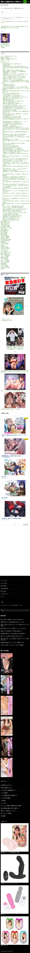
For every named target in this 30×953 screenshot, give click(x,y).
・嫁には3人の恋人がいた (7, 144)
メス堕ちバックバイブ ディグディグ (9, 883)
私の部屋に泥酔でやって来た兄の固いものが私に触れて (13, 633)
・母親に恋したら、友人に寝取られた (10, 170)
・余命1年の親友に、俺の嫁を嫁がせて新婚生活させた (14, 106)
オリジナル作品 (4, 583)
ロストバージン (4, 244)
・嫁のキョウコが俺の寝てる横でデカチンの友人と (13, 135)
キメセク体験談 (4, 251)
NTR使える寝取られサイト (6, 787)
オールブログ (4, 803)
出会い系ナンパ (4, 249)
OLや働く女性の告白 (5, 240)
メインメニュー (28, 1)
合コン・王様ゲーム (5, 262)
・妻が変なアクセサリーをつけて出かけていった (12, 75)
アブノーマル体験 (5, 259)
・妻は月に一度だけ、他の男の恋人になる (11, 211)
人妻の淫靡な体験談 (4, 588)
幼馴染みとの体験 (5, 257)
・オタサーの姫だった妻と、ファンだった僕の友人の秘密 (14, 86)
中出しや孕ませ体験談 (5, 254)
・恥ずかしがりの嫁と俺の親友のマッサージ (11, 147)
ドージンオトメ (5, 478)
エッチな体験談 (4, 792)
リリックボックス (5, 519)
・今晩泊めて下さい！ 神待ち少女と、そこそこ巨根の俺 (14, 162)
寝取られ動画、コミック (6, 221)
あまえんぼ (4, 476)
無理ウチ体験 (4, 229)
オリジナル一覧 (4, 580)
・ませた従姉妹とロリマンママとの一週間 (11, 116)
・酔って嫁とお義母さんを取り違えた (10, 213)
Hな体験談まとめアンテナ (6, 785)
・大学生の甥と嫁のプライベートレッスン (11, 94)
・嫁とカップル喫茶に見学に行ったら (10, 102)
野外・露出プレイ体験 (5, 252)
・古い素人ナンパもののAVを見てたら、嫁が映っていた (14, 176)
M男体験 (2, 245)
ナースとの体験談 (5, 266)
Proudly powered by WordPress (7, 951)
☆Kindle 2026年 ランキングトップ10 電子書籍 (12, 645)
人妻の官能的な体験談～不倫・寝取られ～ (10, 808)
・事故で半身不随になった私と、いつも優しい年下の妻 (14, 168)
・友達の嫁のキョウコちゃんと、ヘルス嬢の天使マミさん (14, 74)
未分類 (2, 268)
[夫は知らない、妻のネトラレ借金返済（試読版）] (15, 509)
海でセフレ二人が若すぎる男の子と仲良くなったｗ (12, 636)
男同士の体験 (4, 234)
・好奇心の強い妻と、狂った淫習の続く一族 (11, 63)
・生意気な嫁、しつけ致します (9, 125)
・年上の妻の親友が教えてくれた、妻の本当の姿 (12, 149)
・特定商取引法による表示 (6, 320)
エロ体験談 (3, 800)
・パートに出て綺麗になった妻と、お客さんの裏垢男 (13, 76)
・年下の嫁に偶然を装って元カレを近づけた (11, 122)
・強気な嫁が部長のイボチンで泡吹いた (11, 139)
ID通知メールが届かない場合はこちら (9, 58)
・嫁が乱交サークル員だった (8, 84)
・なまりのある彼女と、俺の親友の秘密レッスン (12, 95)
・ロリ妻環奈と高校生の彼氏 (8, 85)
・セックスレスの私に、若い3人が (9, 104)
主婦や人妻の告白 (5, 224)
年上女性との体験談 (5, 236)
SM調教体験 (3, 263)
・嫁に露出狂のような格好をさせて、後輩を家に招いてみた (15, 184)
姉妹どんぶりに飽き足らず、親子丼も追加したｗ (11, 631)
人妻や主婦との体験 (5, 225)
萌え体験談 (3, 815)
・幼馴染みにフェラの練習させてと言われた (11, 152)
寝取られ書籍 (3, 591)
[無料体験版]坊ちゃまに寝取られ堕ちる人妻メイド (12, 456)
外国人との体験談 (5, 243)
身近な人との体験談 (5, 261)
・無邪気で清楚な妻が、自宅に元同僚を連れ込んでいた (14, 209)
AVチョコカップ (4, 945)
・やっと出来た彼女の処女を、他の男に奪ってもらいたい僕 (15, 127)
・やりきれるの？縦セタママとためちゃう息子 (12, 161)
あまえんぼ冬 (4, 497)
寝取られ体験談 (4, 585)
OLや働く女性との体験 (6, 239)
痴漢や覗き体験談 (5, 230)
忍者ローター (4, 914)
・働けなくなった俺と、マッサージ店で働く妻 (12, 79)
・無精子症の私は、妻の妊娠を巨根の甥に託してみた (13, 177)
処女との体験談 (4, 253)
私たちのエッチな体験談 (6, 813)
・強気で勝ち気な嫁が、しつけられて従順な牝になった (14, 160)
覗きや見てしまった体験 (6, 227)
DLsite (25, 525)
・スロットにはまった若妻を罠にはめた (11, 93)
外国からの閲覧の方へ (5, 57)
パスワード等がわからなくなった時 (8, 56)
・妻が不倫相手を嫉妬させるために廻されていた (12, 107)
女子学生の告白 (4, 265)
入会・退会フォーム (4, 593)
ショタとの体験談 (5, 256)
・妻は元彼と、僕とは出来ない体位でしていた (12, 98)
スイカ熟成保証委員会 (6, 457)
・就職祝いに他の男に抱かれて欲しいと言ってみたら (13, 77)
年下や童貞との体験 (5, 226)
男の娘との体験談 (5, 235)
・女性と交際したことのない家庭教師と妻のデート (13, 124)
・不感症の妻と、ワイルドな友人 (9, 72)
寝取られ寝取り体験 (5, 222)
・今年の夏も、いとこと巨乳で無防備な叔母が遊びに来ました (15, 80)
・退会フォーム (4, 821)
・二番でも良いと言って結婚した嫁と (10, 145)
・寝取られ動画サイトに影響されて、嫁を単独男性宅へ (14, 71)
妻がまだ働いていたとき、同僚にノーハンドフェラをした (13, 628)
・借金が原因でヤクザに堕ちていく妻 (10, 220)
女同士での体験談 (5, 247)
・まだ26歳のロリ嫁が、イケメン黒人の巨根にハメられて (14, 108)
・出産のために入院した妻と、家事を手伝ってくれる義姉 (14, 113)
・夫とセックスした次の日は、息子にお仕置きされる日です (15, 158)
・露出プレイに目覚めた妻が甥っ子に (10, 218)
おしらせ (3, 61)
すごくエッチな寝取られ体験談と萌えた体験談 (11, 805)
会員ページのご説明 (5, 60)
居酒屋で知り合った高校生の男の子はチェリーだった (12, 622)
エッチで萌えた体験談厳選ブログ (8, 790)
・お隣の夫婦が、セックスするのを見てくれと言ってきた (14, 97)
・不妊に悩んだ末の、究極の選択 (9, 110)
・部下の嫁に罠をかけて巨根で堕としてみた (11, 117)
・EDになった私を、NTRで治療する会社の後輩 (12, 207)
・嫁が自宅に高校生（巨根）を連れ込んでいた (12, 103)
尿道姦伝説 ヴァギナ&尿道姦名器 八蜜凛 (10, 852)
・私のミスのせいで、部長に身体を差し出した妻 (12, 206)
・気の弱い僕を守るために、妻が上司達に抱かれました (14, 66)
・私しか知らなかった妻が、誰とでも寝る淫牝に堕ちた (14, 134)
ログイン (2, 596)
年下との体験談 (4, 258)
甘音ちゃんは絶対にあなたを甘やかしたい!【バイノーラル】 (14, 435)
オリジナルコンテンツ (5, 62)
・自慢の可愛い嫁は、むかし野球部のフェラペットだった (14, 121)
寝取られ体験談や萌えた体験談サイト (12, 1)
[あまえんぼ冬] (15, 488)
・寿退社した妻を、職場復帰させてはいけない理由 (13, 143)
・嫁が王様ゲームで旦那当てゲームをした (11, 217)
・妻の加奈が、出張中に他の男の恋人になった (12, 126)
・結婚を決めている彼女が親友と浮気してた (11, 216)
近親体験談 (3, 242)
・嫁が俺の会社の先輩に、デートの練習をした (12, 148)
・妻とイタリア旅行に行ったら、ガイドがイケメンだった (14, 208)
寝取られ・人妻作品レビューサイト (8, 810)
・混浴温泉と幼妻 (6, 65)
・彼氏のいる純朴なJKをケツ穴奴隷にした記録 (12, 70)
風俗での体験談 (4, 233)
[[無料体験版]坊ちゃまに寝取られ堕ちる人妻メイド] (15, 446)
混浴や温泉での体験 (5, 267)
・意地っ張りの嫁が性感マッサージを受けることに (13, 101)
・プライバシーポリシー (6, 319)
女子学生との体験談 (5, 248)
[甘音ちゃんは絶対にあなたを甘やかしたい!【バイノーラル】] (15, 426)
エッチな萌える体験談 (5, 798)
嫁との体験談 (4, 231)
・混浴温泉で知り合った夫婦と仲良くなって (11, 215)
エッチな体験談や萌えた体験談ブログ (9, 795)
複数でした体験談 (5, 238)
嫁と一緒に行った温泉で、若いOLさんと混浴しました (12, 619)
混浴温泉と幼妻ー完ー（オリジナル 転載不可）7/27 (12, 642)
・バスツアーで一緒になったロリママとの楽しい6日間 (14, 212)
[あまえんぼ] (15, 467)
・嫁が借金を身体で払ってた (8, 115)
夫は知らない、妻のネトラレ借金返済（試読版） (12, 518)
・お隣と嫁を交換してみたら (8, 99)
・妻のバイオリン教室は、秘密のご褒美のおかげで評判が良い (15, 151)
